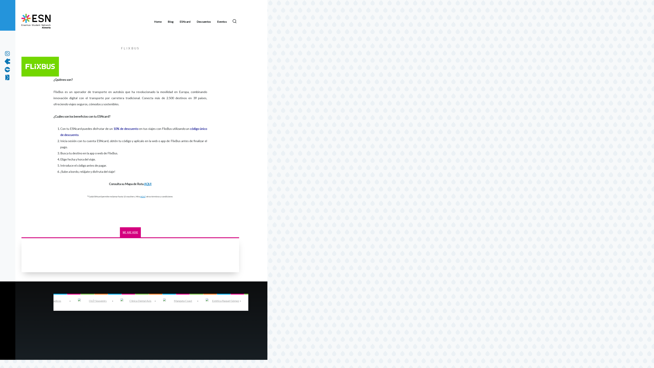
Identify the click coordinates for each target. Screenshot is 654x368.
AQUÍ (142, 196)
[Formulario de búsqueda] (234, 21)
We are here (130, 232)
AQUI (148, 184)
